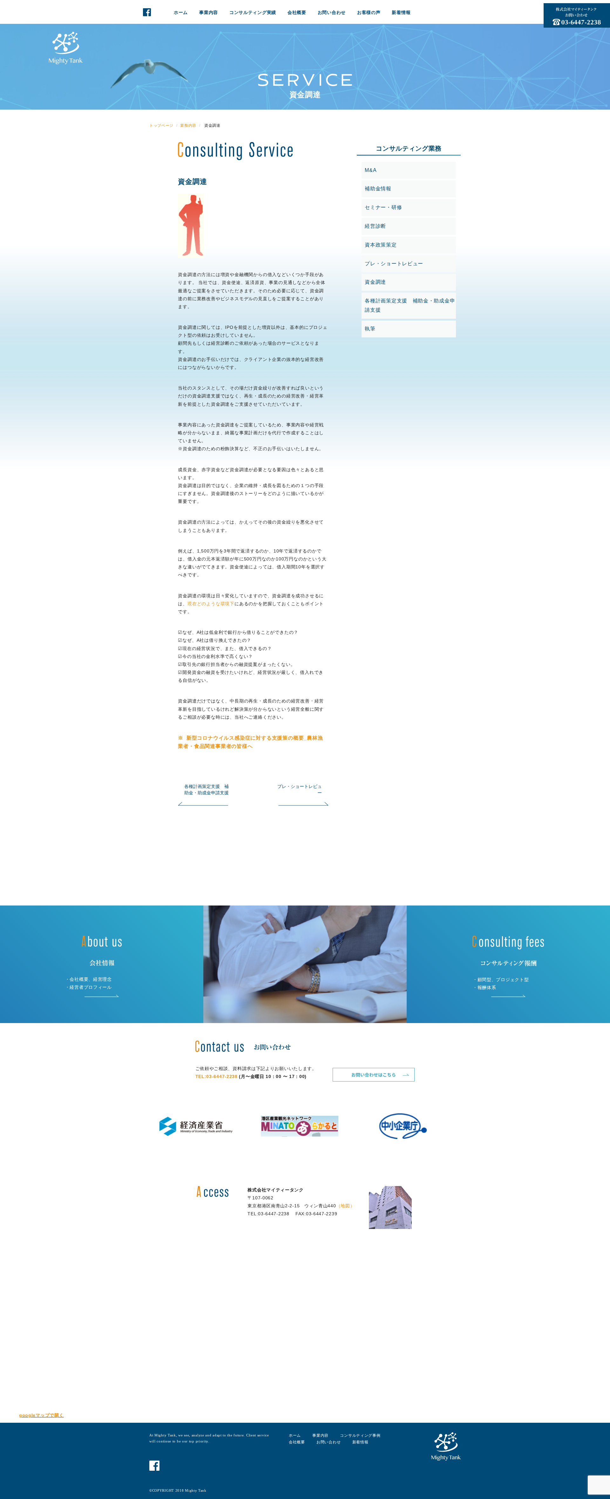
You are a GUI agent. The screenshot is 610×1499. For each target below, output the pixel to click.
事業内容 (208, 12)
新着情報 (401, 12)
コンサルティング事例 (360, 1435)
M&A (370, 170)
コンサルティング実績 (252, 12)
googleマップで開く (41, 1415)
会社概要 (297, 12)
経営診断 (375, 226)
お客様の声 (369, 12)
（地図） (345, 1205)
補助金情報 (378, 188)
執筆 (370, 328)
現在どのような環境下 (210, 603)
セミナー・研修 (383, 207)
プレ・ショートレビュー (394, 263)
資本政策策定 (380, 245)
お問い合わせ (332, 12)
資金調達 (192, 182)
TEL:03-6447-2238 (216, 1076)
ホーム (181, 12)
